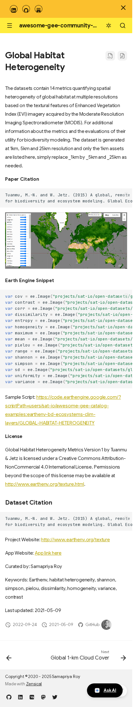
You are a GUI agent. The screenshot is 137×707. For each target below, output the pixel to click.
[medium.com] (32, 697)
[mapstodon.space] (43, 697)
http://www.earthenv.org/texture (75, 540)
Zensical (34, 684)
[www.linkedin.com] (20, 697)
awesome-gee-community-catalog (66, 25)
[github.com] (9, 697)
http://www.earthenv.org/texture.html (44, 484)
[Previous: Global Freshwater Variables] (9, 657)
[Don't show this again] (123, 7)
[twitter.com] (55, 697)
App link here (48, 553)
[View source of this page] (110, 56)
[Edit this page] (122, 56)
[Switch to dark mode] (108, 25)
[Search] (122, 25)
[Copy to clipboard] (126, 194)
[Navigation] (9, 25)
